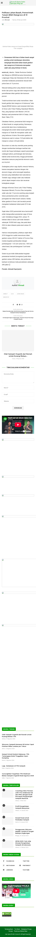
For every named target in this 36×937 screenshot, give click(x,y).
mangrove (6, 297)
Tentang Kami (9, 929)
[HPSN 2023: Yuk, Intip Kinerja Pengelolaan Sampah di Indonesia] (7, 844)
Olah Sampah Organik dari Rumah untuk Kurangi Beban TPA (16, 735)
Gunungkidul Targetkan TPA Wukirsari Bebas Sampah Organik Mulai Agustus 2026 (18, 775)
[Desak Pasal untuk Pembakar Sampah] (7, 821)
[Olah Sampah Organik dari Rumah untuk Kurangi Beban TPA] (18, 340)
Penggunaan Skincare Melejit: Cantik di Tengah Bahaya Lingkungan (24, 831)
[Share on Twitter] (15, 304)
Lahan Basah (20, 293)
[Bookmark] (34, 3)
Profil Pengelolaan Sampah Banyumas (22, 807)
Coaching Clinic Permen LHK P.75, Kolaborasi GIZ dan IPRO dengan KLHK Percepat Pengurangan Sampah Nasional (24, 794)
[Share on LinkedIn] (19, 304)
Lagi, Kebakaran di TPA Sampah (13, 766)
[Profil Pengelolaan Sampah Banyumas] (7, 809)
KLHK (12, 293)
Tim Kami (17, 929)
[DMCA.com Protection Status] (7, 912)
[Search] (31, 3)
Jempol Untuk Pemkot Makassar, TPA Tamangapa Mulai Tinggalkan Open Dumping (15, 756)
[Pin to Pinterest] (17, 304)
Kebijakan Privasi (26, 929)
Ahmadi (7, 20)
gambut (5, 293)
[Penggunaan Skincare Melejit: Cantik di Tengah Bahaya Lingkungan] (7, 832)
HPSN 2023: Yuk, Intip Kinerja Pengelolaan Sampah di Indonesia (23, 843)
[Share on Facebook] (13, 304)
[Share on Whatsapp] (22, 304)
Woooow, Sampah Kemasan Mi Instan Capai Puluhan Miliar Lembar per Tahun (18, 745)
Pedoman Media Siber (20, 931)
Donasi (11, 931)
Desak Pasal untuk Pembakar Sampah (22, 819)
